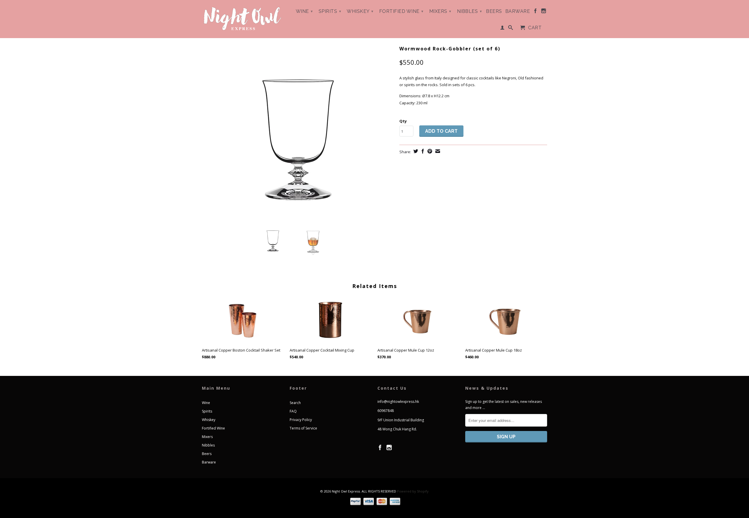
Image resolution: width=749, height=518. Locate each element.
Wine (304, 11)
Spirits (330, 11)
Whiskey (360, 11)
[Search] (510, 28)
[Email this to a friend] (437, 151)
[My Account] (502, 28)
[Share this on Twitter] (415, 151)
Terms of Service (303, 428)
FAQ (293, 411)
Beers (494, 11)
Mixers (440, 11)
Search (295, 402)
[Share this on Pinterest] (429, 151)
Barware (517, 11)
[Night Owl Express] (243, 18)
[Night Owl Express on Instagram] (543, 12)
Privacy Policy (301, 419)
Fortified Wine (401, 11)
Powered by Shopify (413, 491)
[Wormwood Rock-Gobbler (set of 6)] (298, 132)
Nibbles (469, 11)
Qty (403, 121)
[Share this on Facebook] (422, 151)
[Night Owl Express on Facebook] (535, 12)
